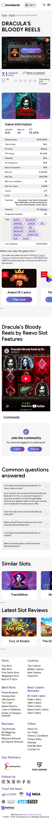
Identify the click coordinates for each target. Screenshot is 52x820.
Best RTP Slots (9, 679)
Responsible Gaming (32, 814)
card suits (18, 227)
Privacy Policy (34, 739)
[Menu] (48, 5)
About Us (32, 729)
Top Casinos (34, 665)
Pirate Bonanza (10, 692)
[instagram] (3, 782)
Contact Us (33, 749)
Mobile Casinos (35, 669)
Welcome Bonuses (11, 738)
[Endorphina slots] (12, 766)
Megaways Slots (10, 676)
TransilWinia (19, 595)
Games (12, 15)
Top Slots (7, 665)
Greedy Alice (8, 696)
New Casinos (34, 672)
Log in (17, 449)
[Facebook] (23, 782)
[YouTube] (18, 782)
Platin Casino (34, 706)
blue (15, 238)
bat (42, 223)
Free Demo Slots (10, 672)
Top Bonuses (8, 729)
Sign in (32, 5)
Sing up (35, 449)
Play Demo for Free (31, 56)
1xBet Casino (34, 702)
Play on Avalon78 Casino (31, 50)
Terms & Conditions (37, 735)
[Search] (44, 5)
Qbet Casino (34, 713)
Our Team (32, 732)
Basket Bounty (9, 706)
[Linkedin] (28, 782)
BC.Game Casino (36, 696)
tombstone (32, 234)
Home (4, 15)
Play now (19, 299)
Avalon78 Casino (19, 292)
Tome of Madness (11, 709)
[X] (8, 782)
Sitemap (31, 742)
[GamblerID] (11, 5)
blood (32, 231)
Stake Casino (34, 699)
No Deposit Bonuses (12, 741)
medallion (18, 231)
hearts (16, 220)
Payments (32, 676)
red (30, 227)
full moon (30, 220)
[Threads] (13, 782)
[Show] (46, 487)
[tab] (1, 308)
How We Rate (34, 746)
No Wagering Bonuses (8, 734)
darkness (17, 223)
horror (31, 223)
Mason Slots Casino (38, 709)
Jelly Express (8, 699)
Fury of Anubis (19, 641)
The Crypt (7, 702)
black (26, 238)
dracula (17, 234)
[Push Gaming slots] (39, 766)
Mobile (43, 209)
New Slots (7, 669)
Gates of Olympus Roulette (11, 714)
